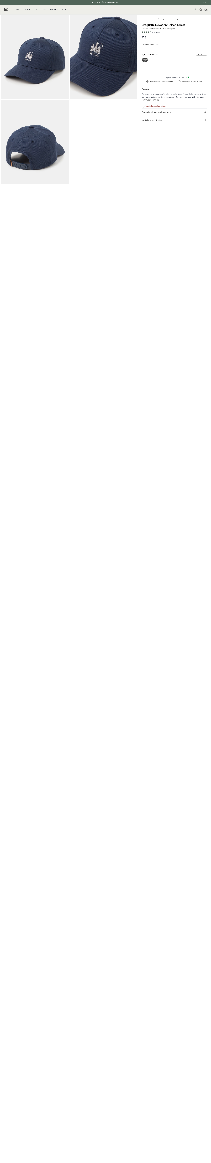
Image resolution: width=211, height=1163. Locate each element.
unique (145, 60)
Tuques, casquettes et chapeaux (171, 19)
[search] (200, 9)
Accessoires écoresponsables (151, 19)
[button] (174, 32)
